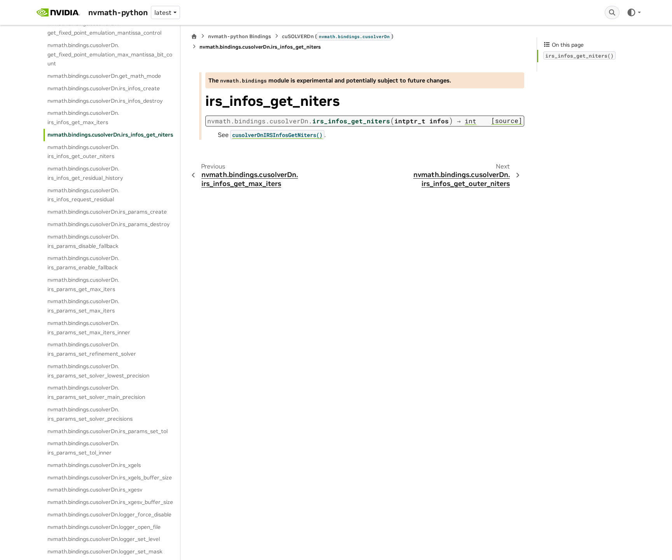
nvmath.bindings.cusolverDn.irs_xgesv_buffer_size (110, 502)
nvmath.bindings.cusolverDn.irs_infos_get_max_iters (83, 117)
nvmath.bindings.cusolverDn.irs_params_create (107, 211)
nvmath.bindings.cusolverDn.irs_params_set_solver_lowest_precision (98, 371)
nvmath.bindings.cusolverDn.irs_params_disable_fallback (83, 241)
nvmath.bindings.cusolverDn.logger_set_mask (105, 551)
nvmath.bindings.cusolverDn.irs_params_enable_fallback (83, 263)
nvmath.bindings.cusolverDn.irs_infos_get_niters (110, 134)
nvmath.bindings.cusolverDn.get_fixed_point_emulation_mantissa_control (104, 28)
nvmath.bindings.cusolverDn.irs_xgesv (94, 489)
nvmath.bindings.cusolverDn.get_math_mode (104, 75)
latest (163, 12)
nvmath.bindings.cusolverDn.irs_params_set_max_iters (83, 306)
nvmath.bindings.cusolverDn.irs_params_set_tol (107, 431)
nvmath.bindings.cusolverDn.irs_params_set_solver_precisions (90, 414)
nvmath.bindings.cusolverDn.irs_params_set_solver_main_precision (96, 392)
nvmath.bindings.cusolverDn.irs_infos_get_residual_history (85, 173)
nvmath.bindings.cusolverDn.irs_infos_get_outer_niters (83, 152)
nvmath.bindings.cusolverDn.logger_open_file (104, 526)
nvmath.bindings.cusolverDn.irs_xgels (94, 465)
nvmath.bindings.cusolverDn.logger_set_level (103, 538)
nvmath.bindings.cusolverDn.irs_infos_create (103, 88)
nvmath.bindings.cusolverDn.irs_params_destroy (108, 224)
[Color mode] (633, 12)
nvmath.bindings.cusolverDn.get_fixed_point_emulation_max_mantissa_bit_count (109, 54)
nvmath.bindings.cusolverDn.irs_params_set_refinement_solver (91, 349)
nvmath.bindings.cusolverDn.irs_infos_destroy (105, 100)
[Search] (612, 12)
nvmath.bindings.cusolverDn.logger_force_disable (109, 514)
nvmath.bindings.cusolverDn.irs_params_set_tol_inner (83, 448)
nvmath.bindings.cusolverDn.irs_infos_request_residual (83, 195)
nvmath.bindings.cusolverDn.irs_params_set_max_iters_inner (88, 327)
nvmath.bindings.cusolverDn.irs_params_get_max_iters (83, 284)
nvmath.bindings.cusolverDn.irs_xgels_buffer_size (109, 477)
